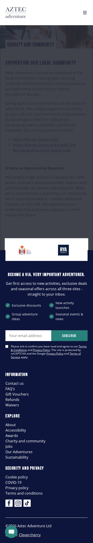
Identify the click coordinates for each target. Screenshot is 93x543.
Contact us (14, 383)
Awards (11, 435)
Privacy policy (16, 487)
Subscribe (69, 336)
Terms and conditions (24, 493)
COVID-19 (13, 482)
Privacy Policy (41, 350)
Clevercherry (30, 534)
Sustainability (16, 457)
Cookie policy (16, 477)
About (10, 424)
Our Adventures (19, 451)
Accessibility (15, 430)
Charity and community (25, 441)
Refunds (12, 399)
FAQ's (10, 388)
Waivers (12, 405)
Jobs (9, 446)
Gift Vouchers (17, 394)
